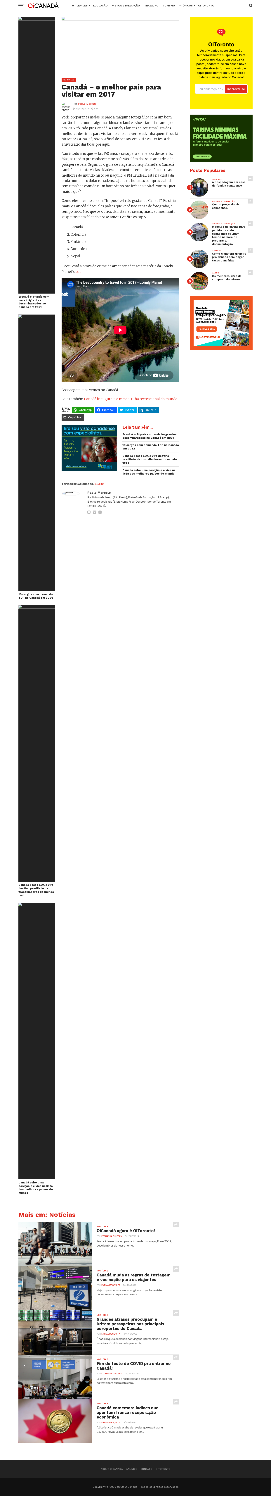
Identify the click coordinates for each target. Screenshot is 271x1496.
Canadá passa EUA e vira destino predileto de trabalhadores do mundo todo (36, 890)
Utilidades (80, 5)
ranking (100, 484)
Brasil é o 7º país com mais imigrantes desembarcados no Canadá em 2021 (33, 302)
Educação (100, 5)
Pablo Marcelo (87, 103)
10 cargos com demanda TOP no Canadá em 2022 (35, 596)
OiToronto (206, 5)
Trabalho (151, 5)
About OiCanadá (112, 1469)
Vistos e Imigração (126, 5)
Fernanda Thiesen (111, 1236)
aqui (79, 272)
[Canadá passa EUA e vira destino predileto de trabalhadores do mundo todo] (36, 607)
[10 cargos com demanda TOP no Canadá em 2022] (36, 317)
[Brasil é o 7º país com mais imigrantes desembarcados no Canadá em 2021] (36, 19)
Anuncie (131, 1469)
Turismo (169, 5)
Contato (146, 1469)
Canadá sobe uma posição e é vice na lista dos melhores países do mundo (35, 1188)
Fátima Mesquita (110, 1285)
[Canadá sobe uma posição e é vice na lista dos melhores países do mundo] (36, 905)
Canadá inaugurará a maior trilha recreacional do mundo (130, 399)
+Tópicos (186, 5)
